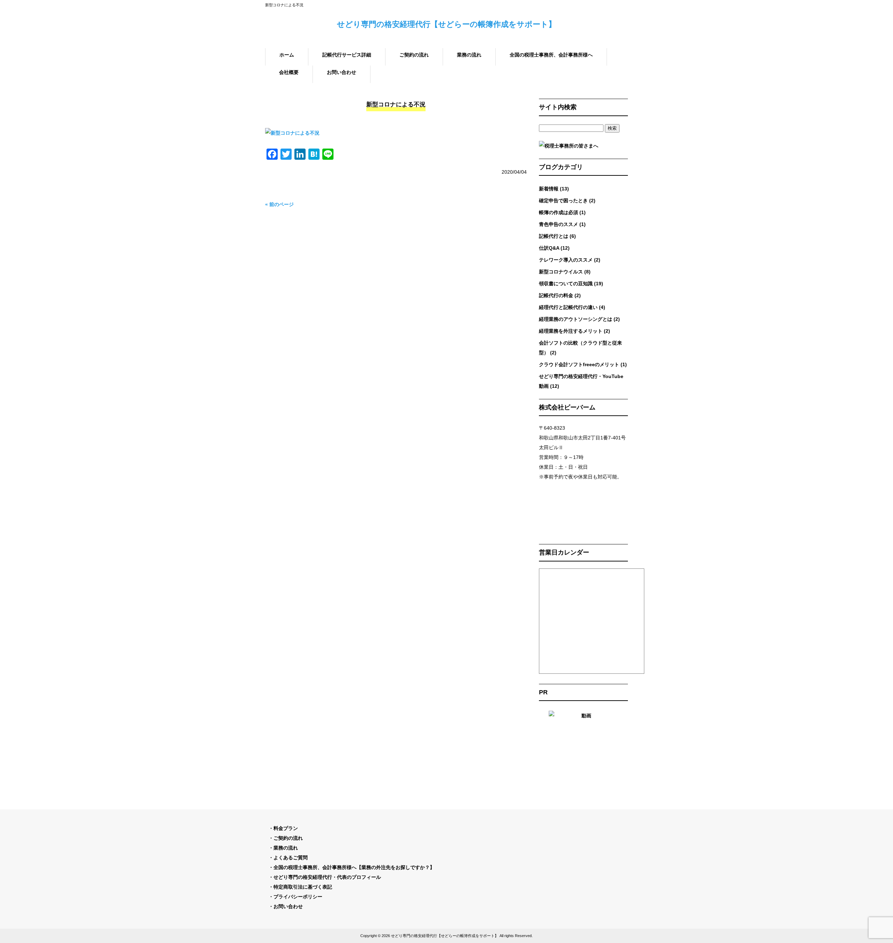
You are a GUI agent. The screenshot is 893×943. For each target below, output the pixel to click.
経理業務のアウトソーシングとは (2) (579, 319)
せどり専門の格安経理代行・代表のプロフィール (327, 877)
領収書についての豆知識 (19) (571, 283)
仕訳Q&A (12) (554, 248)
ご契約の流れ (288, 838)
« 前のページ (279, 204)
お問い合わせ (288, 906)
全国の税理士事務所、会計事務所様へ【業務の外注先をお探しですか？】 (354, 867)
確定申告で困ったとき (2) (567, 200)
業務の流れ (285, 848)
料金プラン (285, 828)
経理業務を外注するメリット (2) (574, 331)
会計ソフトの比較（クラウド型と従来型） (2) (580, 347)
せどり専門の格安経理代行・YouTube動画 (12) (581, 381)
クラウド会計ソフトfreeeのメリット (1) (583, 364)
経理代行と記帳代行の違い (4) (572, 307)
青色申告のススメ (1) (562, 224)
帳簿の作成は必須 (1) (562, 212)
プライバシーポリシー (297, 896)
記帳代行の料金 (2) (560, 295)
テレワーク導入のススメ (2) (569, 260)
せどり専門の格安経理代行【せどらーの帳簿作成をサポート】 (446, 24)
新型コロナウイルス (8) (565, 271)
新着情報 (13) (554, 188)
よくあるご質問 (290, 857)
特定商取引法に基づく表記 (302, 887)
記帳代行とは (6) (557, 236)
